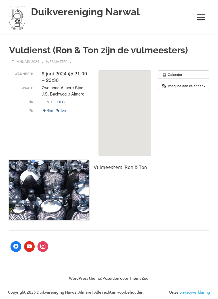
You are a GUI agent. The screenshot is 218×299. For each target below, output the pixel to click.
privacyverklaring (194, 291)
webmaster (57, 61)
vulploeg (55, 101)
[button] (183, 86)
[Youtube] (29, 246)
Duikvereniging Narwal (85, 12)
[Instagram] (43, 246)
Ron (50, 110)
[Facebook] (16, 246)
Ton (63, 110)
